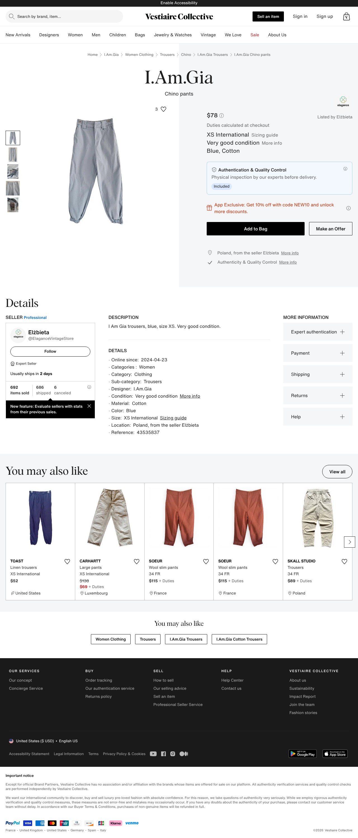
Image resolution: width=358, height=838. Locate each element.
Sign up (325, 16)
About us (297, 680)
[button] (346, 16)
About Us (277, 35)
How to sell (163, 680)
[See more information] (348, 208)
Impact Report (302, 696)
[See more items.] (349, 542)
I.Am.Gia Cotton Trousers (239, 639)
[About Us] (291, 35)
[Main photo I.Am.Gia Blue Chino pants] (13, 138)
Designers (49, 35)
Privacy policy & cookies (124, 753)
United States (57, 830)
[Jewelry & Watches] (196, 35)
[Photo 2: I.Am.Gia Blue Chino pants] (13, 154)
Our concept (20, 680)
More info (272, 143)
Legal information (69, 753)
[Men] (105, 35)
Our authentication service (109, 688)
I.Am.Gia (111, 54)
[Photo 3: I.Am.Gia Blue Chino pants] (13, 171)
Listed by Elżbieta (334, 117)
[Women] (87, 35)
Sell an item (268, 16)
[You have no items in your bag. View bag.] (346, 16)
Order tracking (98, 680)
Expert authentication (314, 331)
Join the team (302, 705)
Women (75, 35)
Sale (255, 35)
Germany (77, 830)
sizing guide (264, 135)
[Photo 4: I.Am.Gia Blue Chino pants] (13, 188)
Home (93, 54)
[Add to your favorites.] (67, 561)
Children (117, 35)
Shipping (300, 374)
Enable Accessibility (179, 3)
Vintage (208, 35)
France (11, 830)
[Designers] (63, 35)
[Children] (130, 35)
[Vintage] (220, 35)
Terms (93, 753)
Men (96, 35)
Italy (103, 830)
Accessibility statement (29, 753)
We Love (233, 35)
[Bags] (149, 35)
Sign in (300, 16)
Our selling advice (169, 688)
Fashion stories (303, 713)
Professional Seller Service (177, 705)
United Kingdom (31, 830)
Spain (92, 830)
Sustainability (301, 688)
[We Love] (246, 35)
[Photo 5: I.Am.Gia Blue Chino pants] (13, 205)
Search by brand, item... (39, 16)
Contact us (232, 688)
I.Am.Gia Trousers (212, 54)
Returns (299, 395)
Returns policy (98, 696)
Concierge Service (26, 688)
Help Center (233, 680)
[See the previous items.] (8, 542)
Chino (186, 54)
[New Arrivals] (34, 35)
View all (337, 471)
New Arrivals (18, 35)
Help (296, 416)
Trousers (167, 54)
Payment (300, 353)
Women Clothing (139, 54)
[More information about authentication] (345, 168)
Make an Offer (330, 228)
